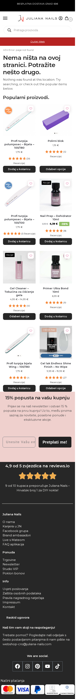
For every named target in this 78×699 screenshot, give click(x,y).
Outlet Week (37, 41)
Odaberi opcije (56, 169)
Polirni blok (56, 140)
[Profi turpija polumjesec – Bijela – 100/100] (19, 195)
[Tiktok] (58, 666)
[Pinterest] (38, 666)
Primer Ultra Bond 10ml (55, 290)
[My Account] (60, 18)
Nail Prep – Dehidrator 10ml (55, 217)
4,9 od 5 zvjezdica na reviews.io (37, 466)
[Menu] (9, 18)
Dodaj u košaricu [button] (19, 169)
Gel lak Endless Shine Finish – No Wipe (55, 365)
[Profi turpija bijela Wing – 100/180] (19, 342)
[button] (67, 18)
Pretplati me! (55, 442)
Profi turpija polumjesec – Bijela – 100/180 (19, 144)
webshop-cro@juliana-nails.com (27, 644)
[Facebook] (18, 666)
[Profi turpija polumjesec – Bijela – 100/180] (19, 120)
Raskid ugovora (17, 617)
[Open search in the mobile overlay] (37, 30)
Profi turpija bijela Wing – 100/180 (19, 365)
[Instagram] (28, 666)
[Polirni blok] (56, 120)
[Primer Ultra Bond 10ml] (56, 267)
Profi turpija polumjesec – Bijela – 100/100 (19, 219)
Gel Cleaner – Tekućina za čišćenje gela (19, 292)
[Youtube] (48, 666)
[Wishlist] (31, 108)
